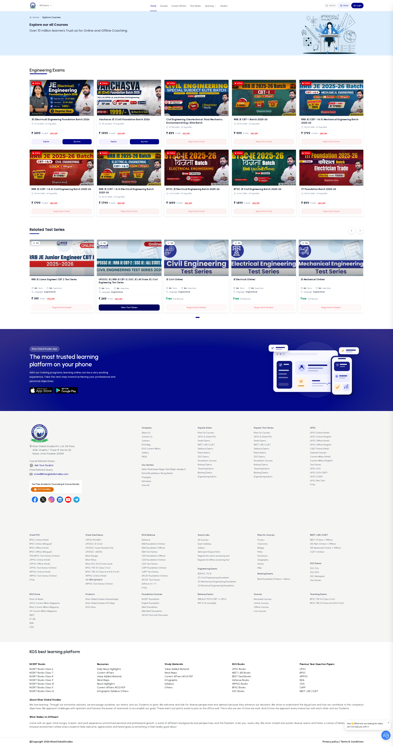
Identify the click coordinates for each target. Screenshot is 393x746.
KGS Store (91, 607)
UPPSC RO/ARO (93, 540)
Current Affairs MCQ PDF (111, 687)
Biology (260, 548)
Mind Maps (103, 680)
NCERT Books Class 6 (41, 669)
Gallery (145, 452)
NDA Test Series (149, 552)
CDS (31, 627)
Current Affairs (178, 6)
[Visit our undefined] (43, 499)
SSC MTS (314, 572)
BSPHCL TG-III (204, 573)
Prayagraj (146, 477)
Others (169, 687)
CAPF (302, 687)
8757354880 (44, 489)
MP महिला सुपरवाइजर (94, 579)
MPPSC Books (240, 683)
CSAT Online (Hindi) (319, 448)
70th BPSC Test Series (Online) (44, 556)
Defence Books (240, 680)
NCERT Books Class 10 (41, 683)
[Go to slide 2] (199, 317)
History (260, 564)
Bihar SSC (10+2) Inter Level (99, 564)
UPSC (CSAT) (316, 476)
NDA (31, 623)
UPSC (303, 669)
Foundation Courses (207, 460)
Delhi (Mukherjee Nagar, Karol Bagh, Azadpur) (164, 469)
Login (359, 5)
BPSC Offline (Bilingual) (40, 552)
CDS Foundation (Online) (153, 560)
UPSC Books (239, 669)
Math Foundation (150, 607)
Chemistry (262, 544)
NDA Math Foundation (152, 611)
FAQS (144, 456)
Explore (46, 142)
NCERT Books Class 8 (41, 676)
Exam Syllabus (204, 544)
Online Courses (261, 603)
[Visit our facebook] (34, 499)
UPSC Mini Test (317, 480)
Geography (262, 560)
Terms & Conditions (352, 741)
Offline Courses (261, 607)
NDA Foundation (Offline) (153, 548)
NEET (32, 615)
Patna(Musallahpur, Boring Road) (157, 473)
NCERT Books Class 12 (41, 691)
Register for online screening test (214, 556)
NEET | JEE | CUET (206, 444)
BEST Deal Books (241, 676)
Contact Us (147, 436)
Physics (260, 540)
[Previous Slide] (351, 230)
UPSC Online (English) (320, 436)
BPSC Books (239, 687)
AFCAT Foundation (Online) (155, 576)
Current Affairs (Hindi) (320, 456)
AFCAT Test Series (151, 579)
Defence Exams (205, 448)
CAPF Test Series (150, 572)
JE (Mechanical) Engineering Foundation (217, 581)
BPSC (303, 672)
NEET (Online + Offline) (321, 540)
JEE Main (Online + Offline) (323, 544)
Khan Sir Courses (206, 432)
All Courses (203, 540)
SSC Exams (203, 456)
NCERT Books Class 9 (41, 680)
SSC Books (238, 691)
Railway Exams (205, 464)
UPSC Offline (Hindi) (319, 440)
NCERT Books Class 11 (41, 687)
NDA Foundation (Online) (153, 544)
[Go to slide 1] (195, 317)
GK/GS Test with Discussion (155, 615)
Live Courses (260, 611)
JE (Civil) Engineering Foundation (213, 577)
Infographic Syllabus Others (112, 691)
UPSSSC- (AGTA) (94, 552)
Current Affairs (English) (321, 460)
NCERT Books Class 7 (41, 672)
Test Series (195, 6)
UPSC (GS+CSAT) (318, 472)
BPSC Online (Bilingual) (40, 544)
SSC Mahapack (317, 576)
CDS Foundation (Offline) (153, 556)
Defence (146, 540)
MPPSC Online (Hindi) (40, 572)
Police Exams (204, 452)
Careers (146, 440)
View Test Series (263, 307)
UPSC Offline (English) (320, 444)
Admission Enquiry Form (209, 552)
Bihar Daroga (92, 556)
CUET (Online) (317, 552)
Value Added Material (109, 676)
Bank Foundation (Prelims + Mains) (273, 579)
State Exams (204, 440)
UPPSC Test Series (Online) (42, 568)
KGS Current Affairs (151, 448)
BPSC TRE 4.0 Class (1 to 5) (98, 568)
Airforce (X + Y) (149, 583)
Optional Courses (318, 452)
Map (259, 568)
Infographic (171, 680)
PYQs (312, 484)
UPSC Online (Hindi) (319, 432)
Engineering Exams (207, 476)
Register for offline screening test (214, 560)
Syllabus (169, 683)
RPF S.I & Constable (207, 603)
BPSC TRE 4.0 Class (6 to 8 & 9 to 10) (102, 572)
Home (153, 6)
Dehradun (146, 481)
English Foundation (150, 603)
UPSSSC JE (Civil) (94, 544)
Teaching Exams (206, 468)
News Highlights (106, 683)
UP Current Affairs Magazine (43, 611)
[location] (30, 450)
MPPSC (304, 676)
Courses (164, 6)
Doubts (223, 6)
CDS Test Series (150, 564)
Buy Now (77, 142)
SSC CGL (314, 568)
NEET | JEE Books (241, 672)
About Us (146, 432)
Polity (259, 552)
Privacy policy (331, 741)
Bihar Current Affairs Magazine (44, 607)
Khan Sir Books (36, 599)
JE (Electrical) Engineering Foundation (216, 585)
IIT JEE (32, 619)
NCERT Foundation (150, 599)
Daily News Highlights (109, 669)
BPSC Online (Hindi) (39, 540)
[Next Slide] (360, 230)
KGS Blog (146, 444)
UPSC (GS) (315, 468)
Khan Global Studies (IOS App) (100, 603)
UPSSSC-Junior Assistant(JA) (99, 548)
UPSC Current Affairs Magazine (44, 603)
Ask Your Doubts (44, 465)
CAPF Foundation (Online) (154, 568)
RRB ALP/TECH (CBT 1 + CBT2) (212, 599)
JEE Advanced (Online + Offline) (325, 548)
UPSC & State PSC (207, 436)
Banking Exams (205, 472)
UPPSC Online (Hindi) (39, 560)
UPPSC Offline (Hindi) (39, 564)
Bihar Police (91, 560)
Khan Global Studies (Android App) (102, 599)
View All (145, 485)
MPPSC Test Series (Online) (43, 576)
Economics (262, 556)
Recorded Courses (262, 599)
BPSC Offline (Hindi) (39, 548)
